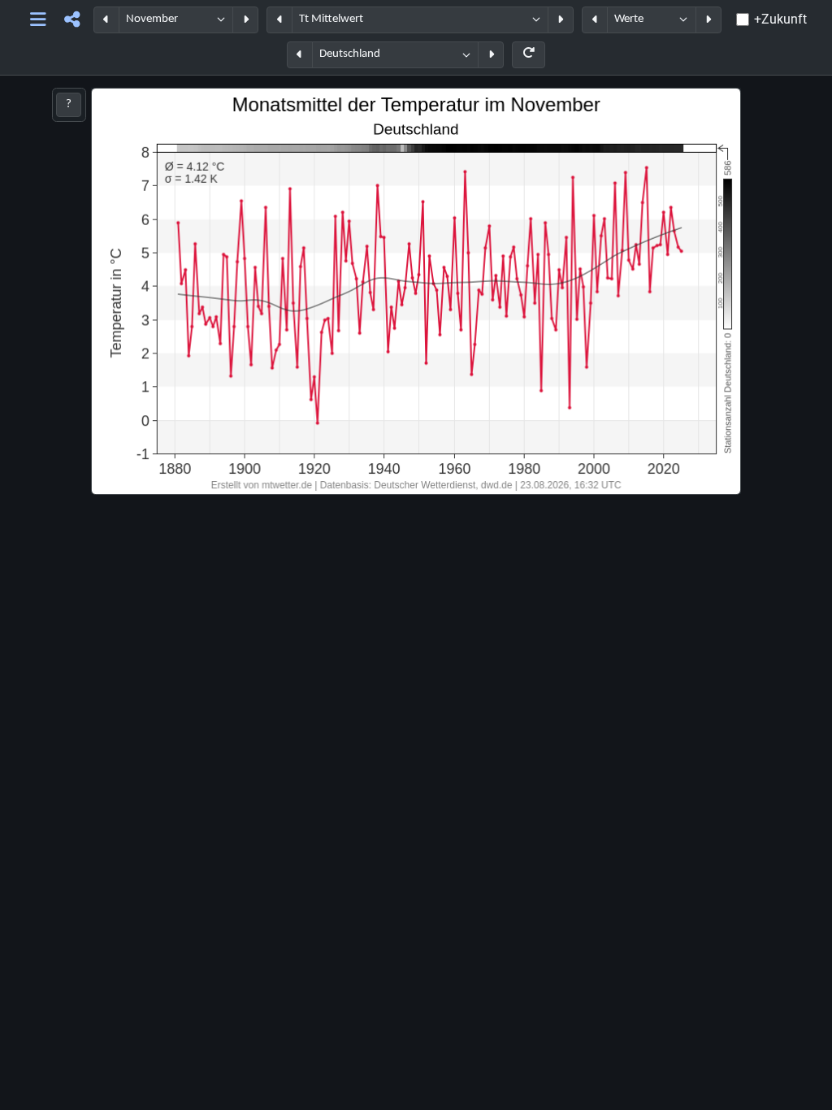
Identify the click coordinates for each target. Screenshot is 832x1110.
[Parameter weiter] (561, 20)
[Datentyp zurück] (595, 20)
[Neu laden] (528, 54)
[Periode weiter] (245, 20)
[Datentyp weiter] (709, 20)
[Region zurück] (300, 54)
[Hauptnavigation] (37, 20)
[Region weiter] (491, 54)
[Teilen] (71, 20)
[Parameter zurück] (279, 20)
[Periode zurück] (106, 20)
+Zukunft (780, 19)
